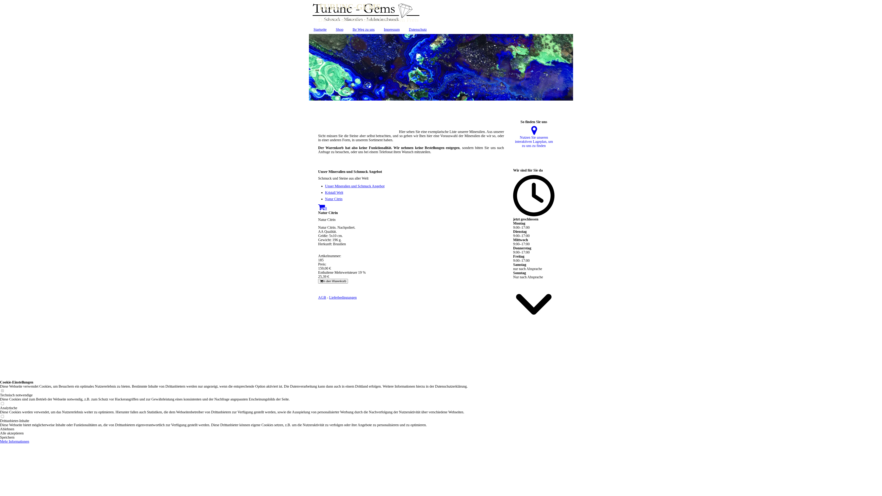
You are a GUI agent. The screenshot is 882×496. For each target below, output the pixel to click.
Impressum (392, 29)
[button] (234, 429)
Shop (339, 29)
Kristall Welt (334, 192)
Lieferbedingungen (343, 297)
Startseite (320, 29)
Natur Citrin (333, 199)
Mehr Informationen (14, 441)
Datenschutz (418, 29)
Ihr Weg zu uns (364, 29)
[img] (441, 12)
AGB (322, 297)
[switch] (2, 391)
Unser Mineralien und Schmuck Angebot (354, 186)
